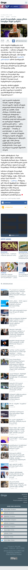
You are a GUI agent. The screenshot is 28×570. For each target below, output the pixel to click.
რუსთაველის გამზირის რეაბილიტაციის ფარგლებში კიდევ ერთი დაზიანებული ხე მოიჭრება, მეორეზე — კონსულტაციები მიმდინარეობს (14, 457)
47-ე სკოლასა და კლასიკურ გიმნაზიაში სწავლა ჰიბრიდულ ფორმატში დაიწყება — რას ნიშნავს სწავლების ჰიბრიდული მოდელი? (14, 293)
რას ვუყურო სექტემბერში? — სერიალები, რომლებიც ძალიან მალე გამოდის (14, 422)
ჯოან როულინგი (12, 198)
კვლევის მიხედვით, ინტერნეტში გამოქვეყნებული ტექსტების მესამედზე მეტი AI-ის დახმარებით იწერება (14, 377)
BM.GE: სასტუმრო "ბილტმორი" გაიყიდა (14, 406)
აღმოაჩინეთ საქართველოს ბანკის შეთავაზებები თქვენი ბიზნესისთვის (14, 414)
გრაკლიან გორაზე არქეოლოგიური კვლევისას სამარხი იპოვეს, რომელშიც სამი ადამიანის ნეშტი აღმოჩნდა (14, 485)
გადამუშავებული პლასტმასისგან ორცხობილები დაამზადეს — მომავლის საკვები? (14, 448)
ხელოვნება (13, 16)
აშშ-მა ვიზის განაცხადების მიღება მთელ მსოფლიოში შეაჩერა (14, 313)
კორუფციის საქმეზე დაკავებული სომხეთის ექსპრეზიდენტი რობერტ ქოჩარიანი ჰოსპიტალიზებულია (14, 397)
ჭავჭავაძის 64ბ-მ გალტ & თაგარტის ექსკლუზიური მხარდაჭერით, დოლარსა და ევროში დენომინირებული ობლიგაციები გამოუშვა (14, 387)
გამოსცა (14, 181)
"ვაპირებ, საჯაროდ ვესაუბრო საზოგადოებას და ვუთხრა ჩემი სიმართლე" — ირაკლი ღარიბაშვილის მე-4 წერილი (14, 353)
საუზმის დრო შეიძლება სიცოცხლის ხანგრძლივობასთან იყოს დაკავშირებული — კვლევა (9, 270)
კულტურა (8, 16)
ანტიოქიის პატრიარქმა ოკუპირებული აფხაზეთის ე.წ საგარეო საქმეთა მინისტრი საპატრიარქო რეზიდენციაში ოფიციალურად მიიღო (14, 333)
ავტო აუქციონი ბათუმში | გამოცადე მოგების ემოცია (14, 467)
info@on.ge (12, 548)
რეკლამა (25, 496)
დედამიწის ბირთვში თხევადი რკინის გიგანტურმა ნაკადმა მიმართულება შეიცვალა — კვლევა (14, 343)
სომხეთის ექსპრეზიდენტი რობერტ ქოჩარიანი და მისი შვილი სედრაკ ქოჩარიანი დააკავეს (14, 475)
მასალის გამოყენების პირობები (20, 500)
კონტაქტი (25, 502)
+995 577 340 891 (20, 548)
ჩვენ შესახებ (24, 494)
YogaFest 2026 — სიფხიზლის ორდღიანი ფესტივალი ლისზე (9, 248)
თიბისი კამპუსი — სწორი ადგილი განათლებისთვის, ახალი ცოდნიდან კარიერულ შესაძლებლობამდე (14, 304)
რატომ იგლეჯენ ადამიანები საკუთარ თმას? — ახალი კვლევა (14, 440)
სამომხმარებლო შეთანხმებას (13, 552)
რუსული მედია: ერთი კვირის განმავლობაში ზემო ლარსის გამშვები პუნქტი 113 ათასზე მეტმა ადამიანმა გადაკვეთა (14, 431)
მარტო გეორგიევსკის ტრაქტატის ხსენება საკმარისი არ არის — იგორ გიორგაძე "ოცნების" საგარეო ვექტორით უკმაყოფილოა (14, 322)
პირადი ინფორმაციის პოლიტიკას (14, 554)
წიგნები (2, 16)
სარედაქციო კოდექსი (22, 498)
